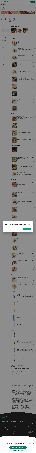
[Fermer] (34, 440)
